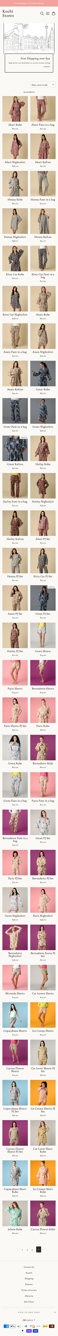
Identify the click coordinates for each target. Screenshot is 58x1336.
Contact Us (29, 1266)
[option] (29, 3)
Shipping (29, 1278)
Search (29, 1272)
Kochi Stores (8, 13)
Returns (29, 1284)
